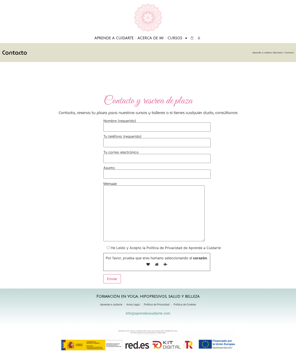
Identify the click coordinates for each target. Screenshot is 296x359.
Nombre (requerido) (119, 121)
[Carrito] (192, 38)
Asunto (109, 168)
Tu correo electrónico (121, 152)
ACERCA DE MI (151, 38)
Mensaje (110, 184)
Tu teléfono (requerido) (122, 137)
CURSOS (175, 38)
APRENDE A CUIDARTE (114, 38)
